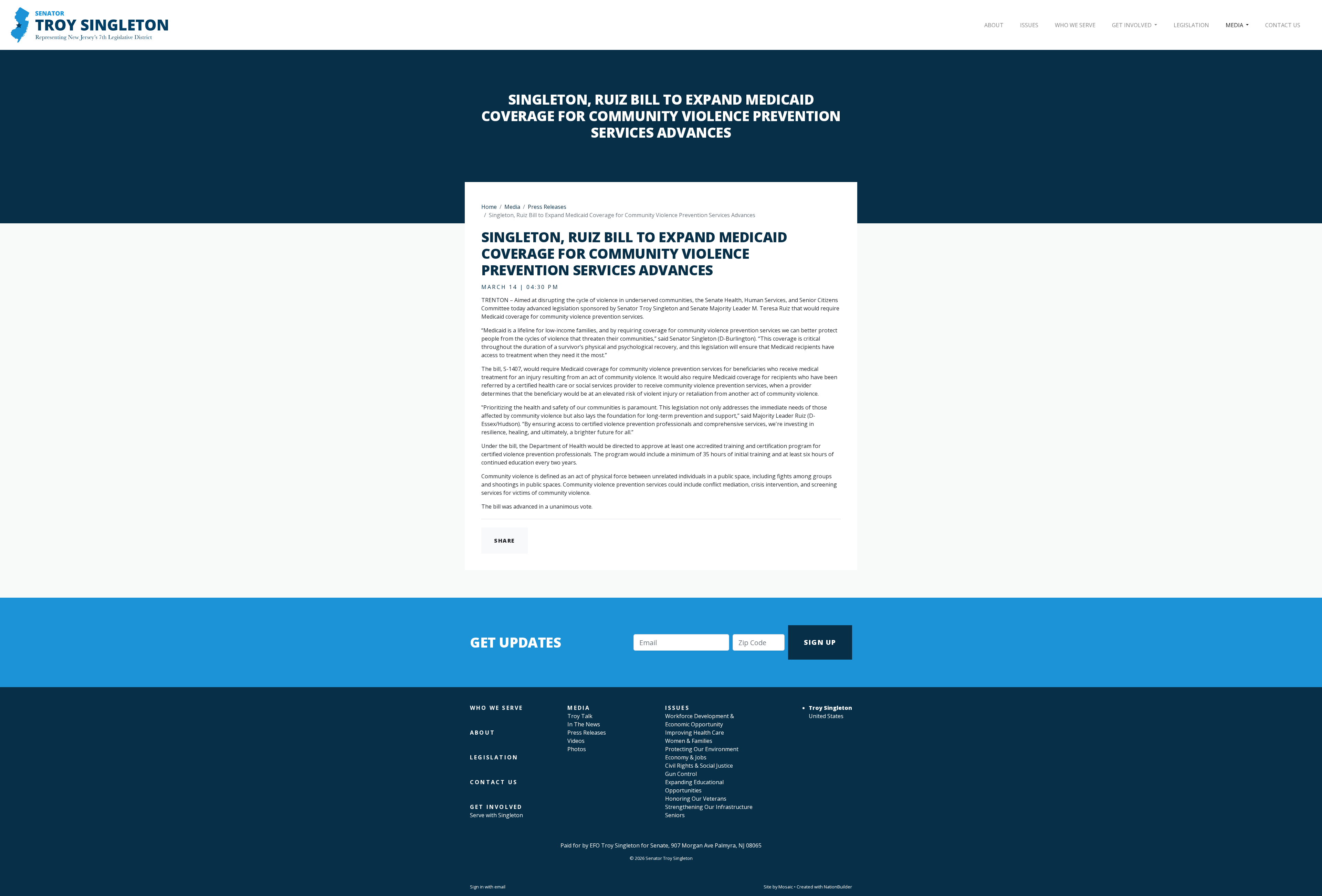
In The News (583, 724)
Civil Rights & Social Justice (699, 765)
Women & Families (688, 741)
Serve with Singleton (496, 815)
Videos (576, 741)
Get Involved (1132, 25)
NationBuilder (838, 887)
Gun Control (681, 774)
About (994, 25)
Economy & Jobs (685, 757)
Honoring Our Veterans (695, 798)
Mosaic (785, 887)
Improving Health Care (694, 732)
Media (1235, 25)
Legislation (1191, 25)
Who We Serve (1075, 25)
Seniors (675, 815)
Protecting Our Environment (701, 749)
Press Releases (547, 207)
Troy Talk (579, 716)
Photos (576, 749)
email (499, 887)
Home (489, 207)
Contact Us (1282, 25)
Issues (1029, 25)
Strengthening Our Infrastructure (709, 807)
